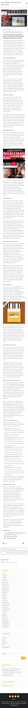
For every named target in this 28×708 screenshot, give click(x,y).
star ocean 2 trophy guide (8, 673)
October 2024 (5, 607)
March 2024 (4, 618)
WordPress (17, 703)
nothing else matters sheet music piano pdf (15, 552)
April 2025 (4, 599)
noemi (5, 543)
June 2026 (4, 575)
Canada (4, 639)
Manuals (4, 643)
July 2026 (4, 574)
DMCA (13, 699)
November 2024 (5, 605)
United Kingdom (5, 647)
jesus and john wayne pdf (10, 538)
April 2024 (4, 617)
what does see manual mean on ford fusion (11, 668)
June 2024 (4, 613)
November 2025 (5, 587)
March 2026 (4, 580)
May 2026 (4, 577)
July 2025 (4, 594)
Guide (3, 640)
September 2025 (6, 590)
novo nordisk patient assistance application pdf (14, 532)
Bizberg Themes (14, 705)
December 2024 (5, 604)
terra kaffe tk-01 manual (7, 675)
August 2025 (5, 592)
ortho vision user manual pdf (10, 536)
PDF (3, 645)
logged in (8, 562)
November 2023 (5, 625)
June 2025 (4, 595)
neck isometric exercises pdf (10, 534)
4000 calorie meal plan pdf (9, 549)
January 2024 (5, 622)
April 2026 (4, 579)
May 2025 (4, 597)
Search (4, 654)
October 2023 (5, 627)
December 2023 (5, 623)
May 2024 (4, 615)
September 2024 (6, 608)
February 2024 (5, 620)
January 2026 (5, 584)
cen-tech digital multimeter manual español (12, 672)
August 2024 (5, 610)
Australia (4, 637)
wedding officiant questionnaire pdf (10, 670)
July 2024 (4, 612)
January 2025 (5, 602)
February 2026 (5, 582)
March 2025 (4, 600)
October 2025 (5, 589)
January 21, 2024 (6, 29)
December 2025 (5, 585)
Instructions (5, 642)
